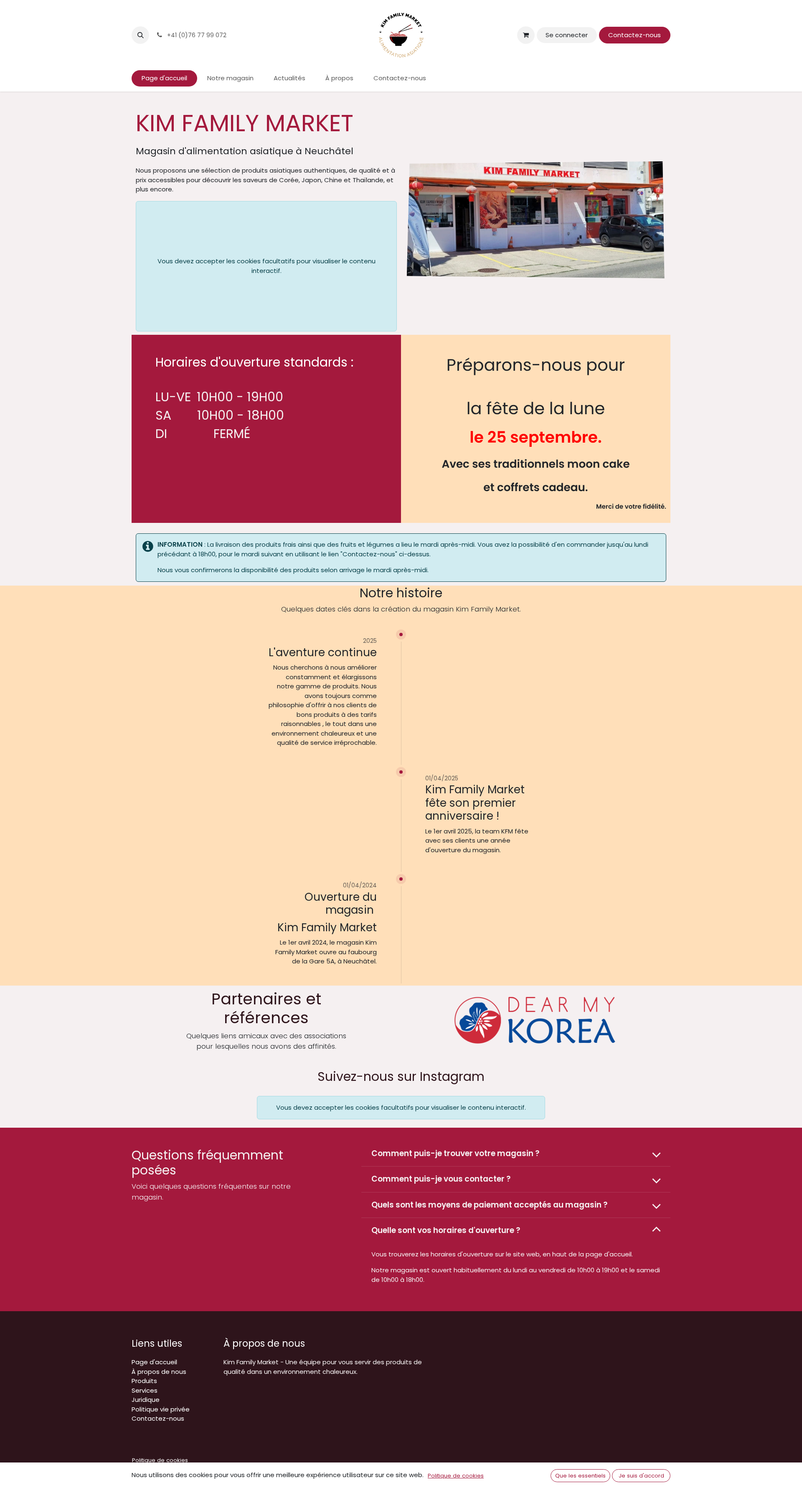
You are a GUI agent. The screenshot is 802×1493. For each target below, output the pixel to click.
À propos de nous (159, 1371)
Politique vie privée (161, 1409)
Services (144, 1390)
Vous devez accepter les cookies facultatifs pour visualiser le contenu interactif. (266, 266)
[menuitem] (164, 78)
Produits (144, 1380)
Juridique (146, 1399)
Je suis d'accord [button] (641, 1476)
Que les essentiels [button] (580, 1476)
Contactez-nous (634, 35)
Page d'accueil (154, 1362)
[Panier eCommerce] (526, 35)
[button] (140, 35)
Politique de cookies (160, 1460)
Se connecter (567, 35)
